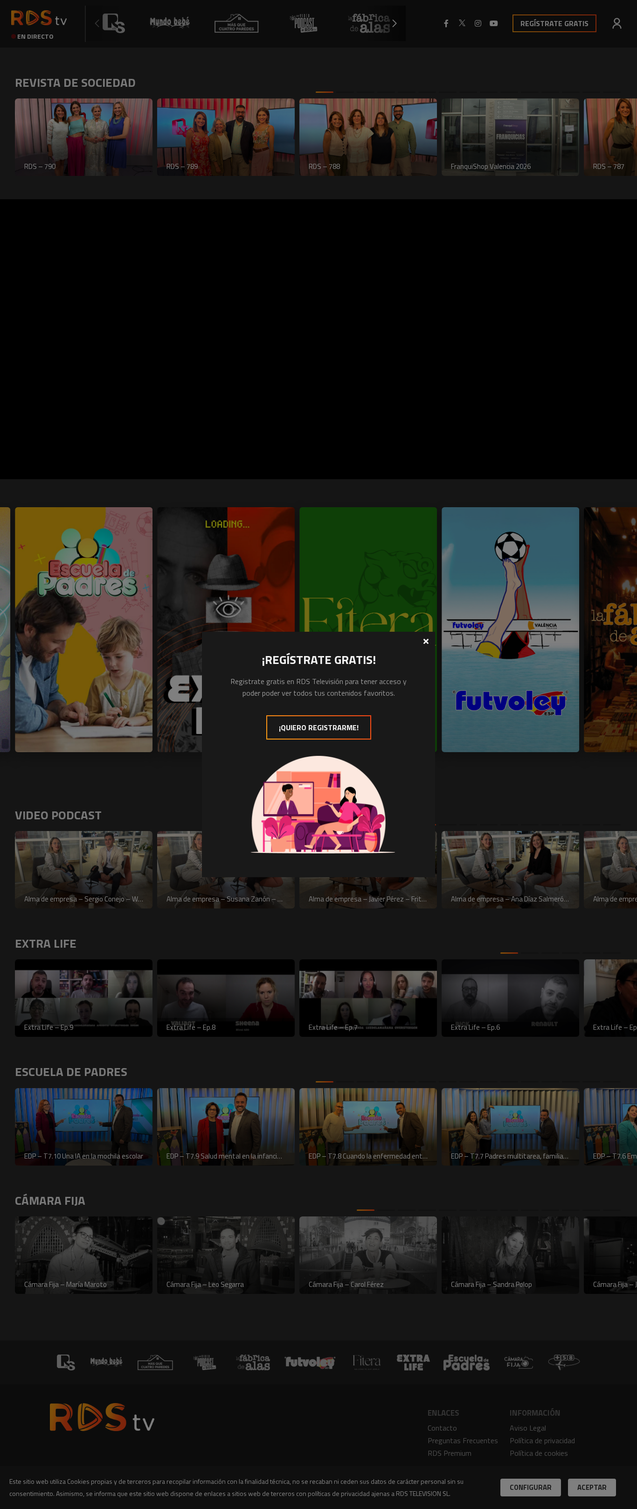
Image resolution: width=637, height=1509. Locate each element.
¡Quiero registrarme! (319, 727)
